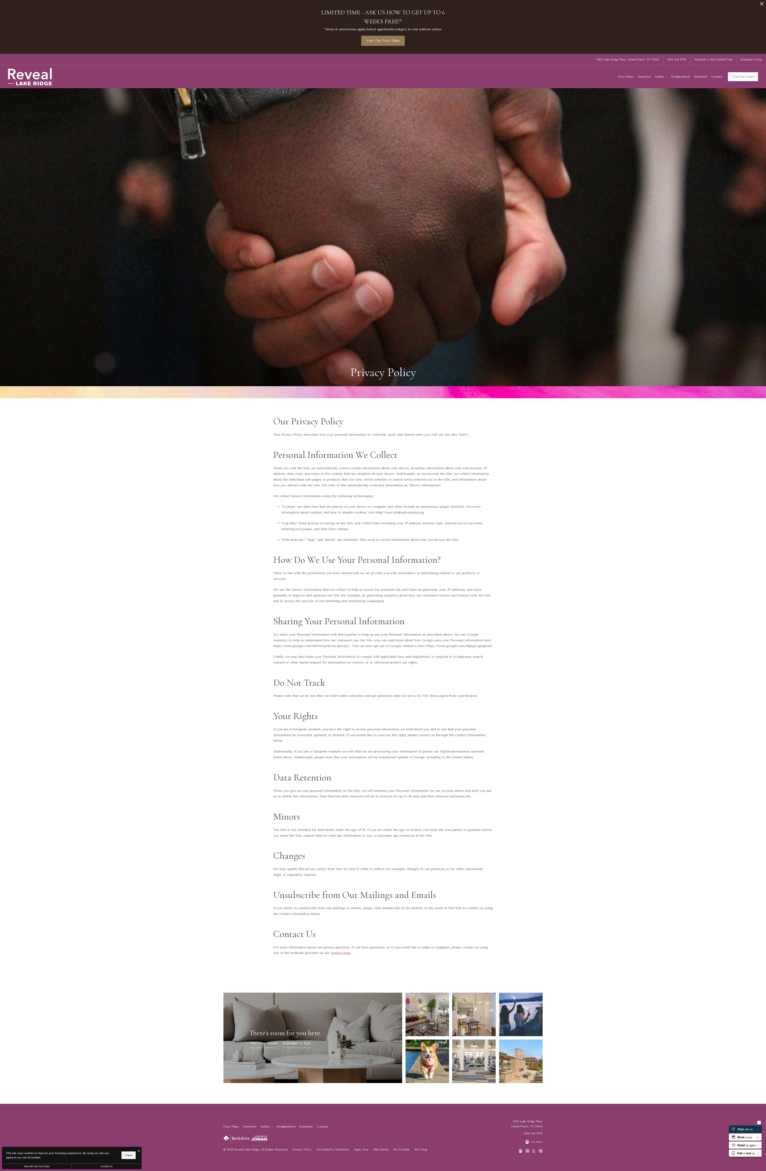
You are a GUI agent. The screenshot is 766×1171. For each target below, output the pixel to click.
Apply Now (361, 1149)
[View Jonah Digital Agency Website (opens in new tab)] (259, 1139)
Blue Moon (381, 1149)
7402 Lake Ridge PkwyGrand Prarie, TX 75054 (527, 1124)
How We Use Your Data (36, 1166)
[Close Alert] (762, 5)
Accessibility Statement (333, 1149)
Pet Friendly (401, 1149)
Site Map (421, 1149)
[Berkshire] (236, 1139)
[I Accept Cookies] (139, 1151)
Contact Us (107, 1166)
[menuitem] (625, 77)
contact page (341, 953)
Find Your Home (743, 76)
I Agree (128, 1155)
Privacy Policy (302, 1149)
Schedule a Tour (296, 1043)
